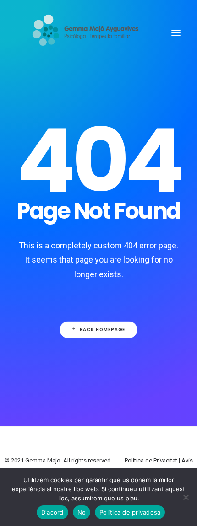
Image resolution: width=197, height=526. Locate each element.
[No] (185, 497)
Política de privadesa (129, 512)
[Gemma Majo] (90, 33)
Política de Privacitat (151, 460)
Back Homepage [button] (103, 330)
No (81, 512)
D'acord (52, 512)
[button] (176, 33)
